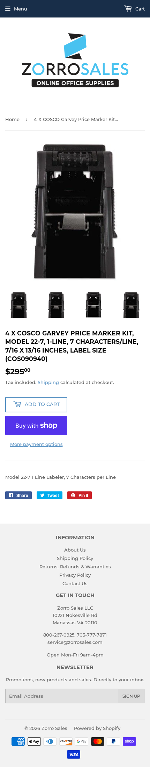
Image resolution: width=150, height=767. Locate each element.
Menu (20, 9)
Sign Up (131, 696)
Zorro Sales (54, 728)
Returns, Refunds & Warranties (75, 566)
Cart (139, 9)
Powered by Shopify (97, 728)
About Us (75, 550)
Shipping (48, 382)
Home (12, 119)
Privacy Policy (75, 575)
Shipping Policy (75, 558)
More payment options (36, 444)
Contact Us (75, 583)
